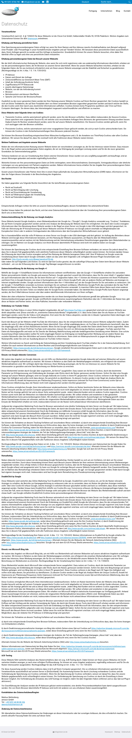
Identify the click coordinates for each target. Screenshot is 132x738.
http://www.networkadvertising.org (52, 449)
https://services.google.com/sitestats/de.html (71, 446)
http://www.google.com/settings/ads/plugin (86, 437)
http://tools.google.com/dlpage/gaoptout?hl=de (32, 259)
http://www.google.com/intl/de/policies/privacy (26, 446)
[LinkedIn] (47, 2)
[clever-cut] (10, 11)
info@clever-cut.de (31, 2)
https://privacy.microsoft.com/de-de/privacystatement (91, 649)
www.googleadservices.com (103, 427)
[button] (93, 11)
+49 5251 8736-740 (11, 2)
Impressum (33, 38)
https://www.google (19, 540)
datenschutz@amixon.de (12, 704)
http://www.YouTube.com (75, 310)
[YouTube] (43, 2)
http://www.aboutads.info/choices (20, 435)
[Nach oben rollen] (126, 732)
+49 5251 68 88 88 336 (15, 702)
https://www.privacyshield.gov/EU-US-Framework (49, 350)
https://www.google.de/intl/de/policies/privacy (33, 348)
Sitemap (117, 732)
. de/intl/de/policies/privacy (39, 540)
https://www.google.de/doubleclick (21, 537)
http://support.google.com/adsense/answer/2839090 (63, 537)
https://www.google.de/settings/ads (24, 430)
